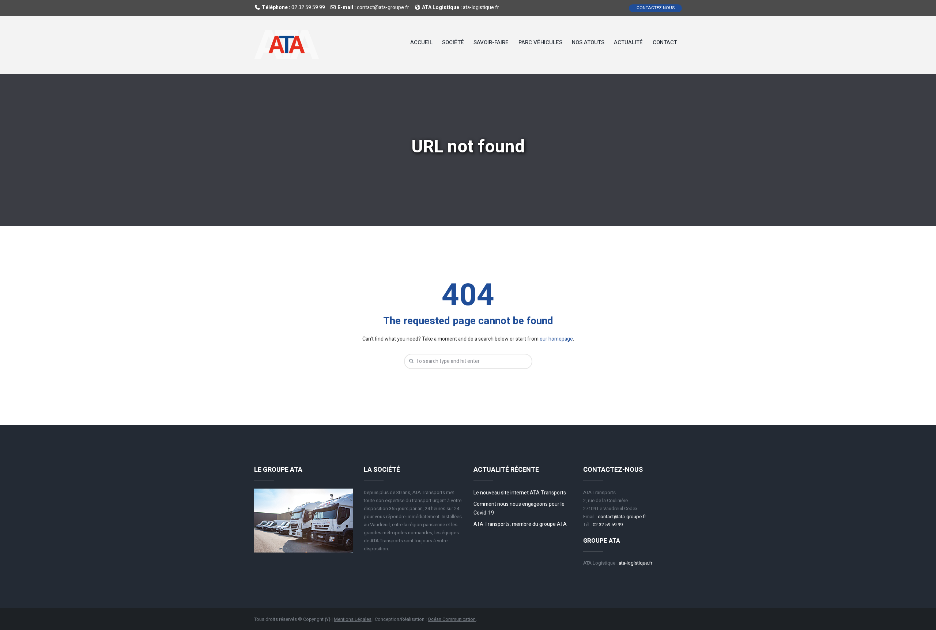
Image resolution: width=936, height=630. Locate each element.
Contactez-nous (656, 8)
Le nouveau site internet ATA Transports (519, 493)
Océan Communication (452, 619)
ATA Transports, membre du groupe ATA (520, 524)
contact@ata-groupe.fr (383, 7)
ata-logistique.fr (481, 7)
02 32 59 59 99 (308, 7)
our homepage (556, 339)
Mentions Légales (352, 619)
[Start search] (410, 361)
